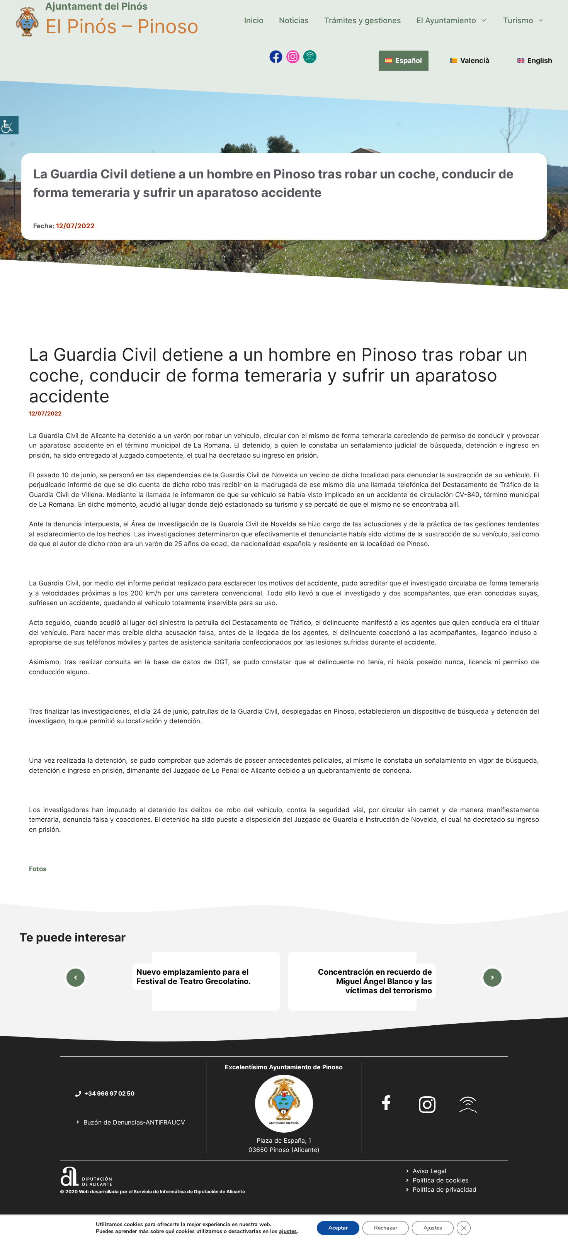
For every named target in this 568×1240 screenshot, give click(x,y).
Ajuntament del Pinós (96, 6)
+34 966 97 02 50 (109, 1093)
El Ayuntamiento (446, 20)
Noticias (294, 20)
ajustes (288, 1231)
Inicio (254, 20)
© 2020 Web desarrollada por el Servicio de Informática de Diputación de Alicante (152, 1191)
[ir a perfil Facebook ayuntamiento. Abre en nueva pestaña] (386, 1102)
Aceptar (338, 1228)
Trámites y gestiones (362, 20)
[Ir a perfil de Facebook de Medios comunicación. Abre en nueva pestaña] (275, 56)
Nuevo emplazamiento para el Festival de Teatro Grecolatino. (193, 976)
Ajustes (432, 1228)
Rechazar (385, 1228)
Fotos (38, 869)
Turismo (518, 20)
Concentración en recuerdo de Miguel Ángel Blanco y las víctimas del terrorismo (375, 981)
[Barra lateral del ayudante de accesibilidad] (9, 125)
